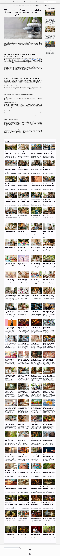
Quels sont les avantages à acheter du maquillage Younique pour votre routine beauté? (23, 297)
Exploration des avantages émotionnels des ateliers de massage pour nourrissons (23, 393)
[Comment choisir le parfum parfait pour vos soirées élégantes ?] (23, 322)
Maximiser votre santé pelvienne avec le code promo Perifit (10, 249)
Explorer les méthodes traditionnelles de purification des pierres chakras (48, 345)
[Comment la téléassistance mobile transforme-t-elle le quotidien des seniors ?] (49, 210)
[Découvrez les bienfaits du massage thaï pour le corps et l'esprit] (49, 529)
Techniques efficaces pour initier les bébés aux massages (23, 280)
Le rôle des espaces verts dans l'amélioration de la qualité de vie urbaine (49, 520)
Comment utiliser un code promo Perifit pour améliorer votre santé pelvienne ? (10, 313)
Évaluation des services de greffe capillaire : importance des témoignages (48, 441)
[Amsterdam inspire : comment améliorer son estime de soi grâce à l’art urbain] (50, 44)
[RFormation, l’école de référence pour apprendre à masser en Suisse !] (23, 418)
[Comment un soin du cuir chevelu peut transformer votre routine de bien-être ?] (23, 370)
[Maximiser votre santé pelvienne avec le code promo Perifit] (11, 242)
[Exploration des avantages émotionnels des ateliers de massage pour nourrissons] (23, 386)
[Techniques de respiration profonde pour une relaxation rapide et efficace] (11, 433)
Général (37, 1)
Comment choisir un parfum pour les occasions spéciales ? (35, 312)
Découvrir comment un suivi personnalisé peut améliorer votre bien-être (10, 488)
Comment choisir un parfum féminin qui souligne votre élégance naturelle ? (36, 345)
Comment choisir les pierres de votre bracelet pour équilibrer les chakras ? (49, 297)
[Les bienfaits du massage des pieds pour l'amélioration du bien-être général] (36, 497)
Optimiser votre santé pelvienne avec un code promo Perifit (48, 233)
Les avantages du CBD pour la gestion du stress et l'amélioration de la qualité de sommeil (36, 489)
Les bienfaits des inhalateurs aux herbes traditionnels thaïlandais (36, 440)
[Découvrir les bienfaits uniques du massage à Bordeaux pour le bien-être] (49, 386)
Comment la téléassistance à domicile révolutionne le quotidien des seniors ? (36, 234)
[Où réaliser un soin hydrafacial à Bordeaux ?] (23, 465)
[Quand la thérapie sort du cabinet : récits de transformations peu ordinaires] (11, 178)
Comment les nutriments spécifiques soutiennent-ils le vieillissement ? (36, 408)
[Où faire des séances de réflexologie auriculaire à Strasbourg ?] (36, 178)
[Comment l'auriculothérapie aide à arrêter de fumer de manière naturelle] (49, 465)
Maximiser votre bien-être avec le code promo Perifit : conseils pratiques (23, 312)
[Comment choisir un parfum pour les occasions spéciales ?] (36, 306)
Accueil (5, 5)
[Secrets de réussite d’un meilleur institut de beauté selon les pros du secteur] (50, 29)
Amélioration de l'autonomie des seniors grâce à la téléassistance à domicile (23, 234)
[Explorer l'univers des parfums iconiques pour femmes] (23, 258)
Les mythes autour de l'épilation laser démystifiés (35, 536)
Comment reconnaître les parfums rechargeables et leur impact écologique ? (10, 234)
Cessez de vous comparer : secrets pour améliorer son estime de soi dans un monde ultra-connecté (50, 18)
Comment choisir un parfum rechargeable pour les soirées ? (48, 360)
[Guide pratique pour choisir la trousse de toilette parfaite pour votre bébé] (36, 465)
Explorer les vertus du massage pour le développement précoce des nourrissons (36, 250)
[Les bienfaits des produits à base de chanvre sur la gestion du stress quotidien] (23, 497)
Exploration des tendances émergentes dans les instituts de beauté (48, 329)
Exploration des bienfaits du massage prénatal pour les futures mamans (10, 296)
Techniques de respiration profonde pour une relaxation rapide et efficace (9, 441)
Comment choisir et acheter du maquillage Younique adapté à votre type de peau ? (10, 425)
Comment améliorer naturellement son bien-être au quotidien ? (10, 504)
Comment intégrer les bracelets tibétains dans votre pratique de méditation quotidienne (36, 521)
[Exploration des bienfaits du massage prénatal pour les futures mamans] (11, 290)
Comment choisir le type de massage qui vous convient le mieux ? (36, 296)
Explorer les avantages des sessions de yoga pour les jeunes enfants (10, 264)
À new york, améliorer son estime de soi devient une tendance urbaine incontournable (10, 170)
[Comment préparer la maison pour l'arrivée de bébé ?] (23, 354)
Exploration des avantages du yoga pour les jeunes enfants (36, 280)
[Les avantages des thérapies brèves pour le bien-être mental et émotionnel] (49, 481)
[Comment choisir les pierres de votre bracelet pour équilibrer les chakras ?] (49, 290)
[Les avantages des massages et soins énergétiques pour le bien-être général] (23, 481)
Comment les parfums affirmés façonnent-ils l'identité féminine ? (48, 312)
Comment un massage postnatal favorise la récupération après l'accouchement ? (10, 281)
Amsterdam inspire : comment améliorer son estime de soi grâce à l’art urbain (50, 49)
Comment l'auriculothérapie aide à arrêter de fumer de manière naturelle (48, 473)
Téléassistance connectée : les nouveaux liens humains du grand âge (23, 170)
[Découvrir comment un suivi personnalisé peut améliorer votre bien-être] (11, 481)
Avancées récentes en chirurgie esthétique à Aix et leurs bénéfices (23, 344)
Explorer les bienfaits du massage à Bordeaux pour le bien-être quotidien (23, 409)
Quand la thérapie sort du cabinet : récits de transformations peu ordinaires (10, 186)
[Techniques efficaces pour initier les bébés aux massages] (23, 274)
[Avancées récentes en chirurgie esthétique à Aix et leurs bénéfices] (23, 338)
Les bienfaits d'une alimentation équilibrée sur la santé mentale (23, 536)
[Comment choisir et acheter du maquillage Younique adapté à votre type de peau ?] (11, 418)
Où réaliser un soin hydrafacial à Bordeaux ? (23, 471)
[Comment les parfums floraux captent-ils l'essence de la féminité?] (11, 354)
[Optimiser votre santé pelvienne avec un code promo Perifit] (49, 226)
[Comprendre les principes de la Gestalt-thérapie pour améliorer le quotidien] (36, 370)
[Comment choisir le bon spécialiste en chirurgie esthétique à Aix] (11, 338)
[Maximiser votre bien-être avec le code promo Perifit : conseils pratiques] (23, 306)
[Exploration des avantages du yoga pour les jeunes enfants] (36, 274)
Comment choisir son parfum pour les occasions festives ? (35, 328)
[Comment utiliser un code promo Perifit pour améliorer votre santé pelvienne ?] (11, 306)
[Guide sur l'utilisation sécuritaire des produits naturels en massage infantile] (36, 258)
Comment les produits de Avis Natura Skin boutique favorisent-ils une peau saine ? (49, 265)
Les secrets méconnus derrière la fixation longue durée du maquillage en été (23, 218)
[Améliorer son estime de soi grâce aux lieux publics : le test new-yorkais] (49, 146)
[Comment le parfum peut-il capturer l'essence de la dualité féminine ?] (11, 322)
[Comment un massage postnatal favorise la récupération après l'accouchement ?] (11, 274)
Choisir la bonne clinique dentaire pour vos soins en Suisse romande (10, 472)
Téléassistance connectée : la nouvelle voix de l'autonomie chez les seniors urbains (10, 202)
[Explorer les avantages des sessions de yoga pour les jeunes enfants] (11, 258)
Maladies (12, 1)
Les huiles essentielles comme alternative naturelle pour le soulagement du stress (48, 505)
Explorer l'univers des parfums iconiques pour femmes (23, 264)
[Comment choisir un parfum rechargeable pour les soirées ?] (49, 354)
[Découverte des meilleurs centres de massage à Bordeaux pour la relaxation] (11, 386)
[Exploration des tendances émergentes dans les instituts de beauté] (49, 322)
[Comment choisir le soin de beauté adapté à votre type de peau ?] (49, 274)
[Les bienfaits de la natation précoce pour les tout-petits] (23, 242)
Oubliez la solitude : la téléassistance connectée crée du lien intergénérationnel (49, 202)
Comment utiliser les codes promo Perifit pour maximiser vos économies (49, 250)
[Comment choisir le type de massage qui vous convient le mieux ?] (36, 290)
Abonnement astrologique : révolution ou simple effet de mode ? (10, 218)
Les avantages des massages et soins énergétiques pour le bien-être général (22, 489)
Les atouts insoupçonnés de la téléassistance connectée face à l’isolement (23, 186)
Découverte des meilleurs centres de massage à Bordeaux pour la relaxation (10, 393)
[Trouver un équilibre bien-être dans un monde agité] (11, 529)
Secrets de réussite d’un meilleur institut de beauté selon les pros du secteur (50, 34)
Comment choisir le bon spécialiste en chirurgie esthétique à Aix (10, 344)
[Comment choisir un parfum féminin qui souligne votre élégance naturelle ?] (36, 338)
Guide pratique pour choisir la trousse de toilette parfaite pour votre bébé (35, 473)
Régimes (6, 1)
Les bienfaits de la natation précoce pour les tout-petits (23, 249)
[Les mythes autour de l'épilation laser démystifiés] (36, 529)
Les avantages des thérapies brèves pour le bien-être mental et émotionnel (48, 489)
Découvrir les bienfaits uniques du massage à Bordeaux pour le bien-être (48, 393)
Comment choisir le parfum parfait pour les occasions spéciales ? (36, 360)
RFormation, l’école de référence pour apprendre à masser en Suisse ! (23, 425)
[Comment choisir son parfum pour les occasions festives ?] (36, 322)
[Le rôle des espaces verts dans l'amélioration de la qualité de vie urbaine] (49, 513)
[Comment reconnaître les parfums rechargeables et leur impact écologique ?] (11, 226)
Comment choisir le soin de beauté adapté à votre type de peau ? (49, 280)
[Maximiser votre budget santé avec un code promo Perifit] (11, 370)
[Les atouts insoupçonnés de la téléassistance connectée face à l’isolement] (23, 178)
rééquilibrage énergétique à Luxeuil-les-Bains (32, 59)
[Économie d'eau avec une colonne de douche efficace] (11, 449)
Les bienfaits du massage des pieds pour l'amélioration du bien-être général (36, 505)
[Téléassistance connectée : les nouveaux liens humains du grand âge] (23, 162)
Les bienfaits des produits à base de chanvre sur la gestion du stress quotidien (23, 505)
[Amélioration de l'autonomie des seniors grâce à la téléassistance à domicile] (23, 226)
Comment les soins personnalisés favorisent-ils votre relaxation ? (49, 376)
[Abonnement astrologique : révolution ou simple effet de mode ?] (11, 210)
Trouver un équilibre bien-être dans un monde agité (11, 536)
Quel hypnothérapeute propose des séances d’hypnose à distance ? (36, 456)
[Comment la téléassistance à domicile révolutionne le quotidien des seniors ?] (36, 226)
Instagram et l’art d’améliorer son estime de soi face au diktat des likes (36, 170)
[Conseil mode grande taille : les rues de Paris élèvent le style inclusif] (49, 178)
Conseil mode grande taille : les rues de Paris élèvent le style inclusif (48, 185)
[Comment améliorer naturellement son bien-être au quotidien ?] (11, 497)
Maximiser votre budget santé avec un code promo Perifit (10, 376)
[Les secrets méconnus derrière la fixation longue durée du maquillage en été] (23, 210)
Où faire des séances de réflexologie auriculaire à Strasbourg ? (36, 185)
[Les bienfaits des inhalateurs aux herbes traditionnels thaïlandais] (36, 433)
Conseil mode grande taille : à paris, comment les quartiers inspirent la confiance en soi (23, 202)
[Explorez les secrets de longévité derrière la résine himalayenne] (49, 402)
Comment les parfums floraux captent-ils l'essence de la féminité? (10, 360)
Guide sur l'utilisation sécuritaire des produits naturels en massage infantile (36, 265)
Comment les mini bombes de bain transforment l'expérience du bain (22, 441)
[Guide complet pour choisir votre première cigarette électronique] (23, 449)
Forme (31, 1)
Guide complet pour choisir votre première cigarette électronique (23, 456)
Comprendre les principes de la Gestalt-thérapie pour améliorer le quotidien (36, 377)
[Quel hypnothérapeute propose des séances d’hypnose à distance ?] (36, 449)
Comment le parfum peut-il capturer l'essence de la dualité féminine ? (11, 328)
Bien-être (19, 1)
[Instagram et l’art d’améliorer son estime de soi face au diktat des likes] (36, 162)
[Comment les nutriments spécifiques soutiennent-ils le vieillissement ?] (36, 402)
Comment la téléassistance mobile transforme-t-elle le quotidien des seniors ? (48, 218)
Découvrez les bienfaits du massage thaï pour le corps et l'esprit (48, 536)
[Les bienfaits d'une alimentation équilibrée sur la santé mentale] (23, 529)
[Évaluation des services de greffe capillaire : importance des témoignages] (49, 433)
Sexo (25, 1)
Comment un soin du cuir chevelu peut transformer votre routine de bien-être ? (23, 377)
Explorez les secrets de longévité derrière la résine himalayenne (48, 408)
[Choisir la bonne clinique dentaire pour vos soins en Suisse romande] (11, 465)
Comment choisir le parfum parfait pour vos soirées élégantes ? (23, 328)
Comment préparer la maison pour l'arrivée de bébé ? (23, 360)
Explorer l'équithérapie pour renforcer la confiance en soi (36, 424)
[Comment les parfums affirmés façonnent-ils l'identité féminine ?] (49, 306)
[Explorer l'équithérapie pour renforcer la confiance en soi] (36, 418)
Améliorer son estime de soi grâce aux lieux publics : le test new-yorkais (49, 154)
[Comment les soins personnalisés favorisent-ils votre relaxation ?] (49, 370)
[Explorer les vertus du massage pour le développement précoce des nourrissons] (36, 242)
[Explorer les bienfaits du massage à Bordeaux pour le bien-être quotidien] (23, 402)
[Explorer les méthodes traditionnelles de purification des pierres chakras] (49, 338)
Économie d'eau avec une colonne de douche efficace (10, 456)
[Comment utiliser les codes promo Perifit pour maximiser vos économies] (49, 242)
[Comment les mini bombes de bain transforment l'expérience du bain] (23, 433)
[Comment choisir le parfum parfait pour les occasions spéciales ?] (36, 354)
